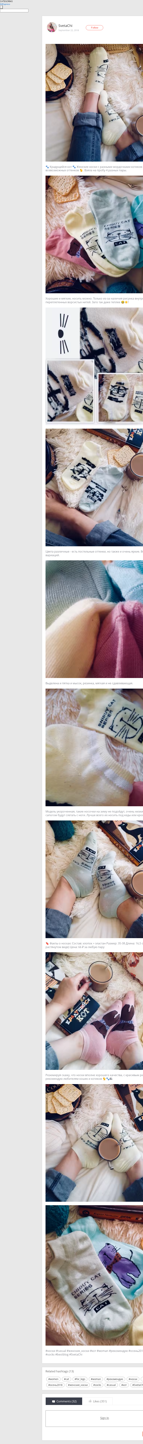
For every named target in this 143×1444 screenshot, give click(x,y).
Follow (94, 27)
